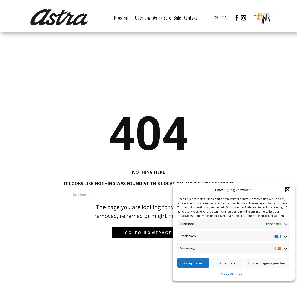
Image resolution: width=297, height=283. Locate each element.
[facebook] (236, 17)
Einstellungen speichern (267, 263)
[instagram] (243, 17)
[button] (287, 189)
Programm (123, 17)
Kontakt (190, 17)
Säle (177, 17)
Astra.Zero (162, 17)
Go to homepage (148, 232)
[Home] (59, 17)
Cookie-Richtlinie (231, 274)
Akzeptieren (193, 263)
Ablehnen (227, 263)
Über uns (143, 17)
